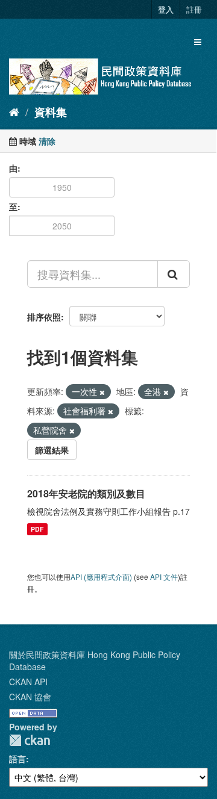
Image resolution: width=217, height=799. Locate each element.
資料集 (50, 112)
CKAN (29, 740)
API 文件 (164, 576)
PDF (37, 528)
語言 (17, 759)
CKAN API (28, 682)
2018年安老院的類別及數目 (86, 493)
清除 (47, 141)
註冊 (194, 9)
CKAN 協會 (30, 697)
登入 (166, 9)
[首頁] (14, 111)
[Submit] (173, 274)
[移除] (102, 392)
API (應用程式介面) (101, 576)
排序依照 (44, 317)
